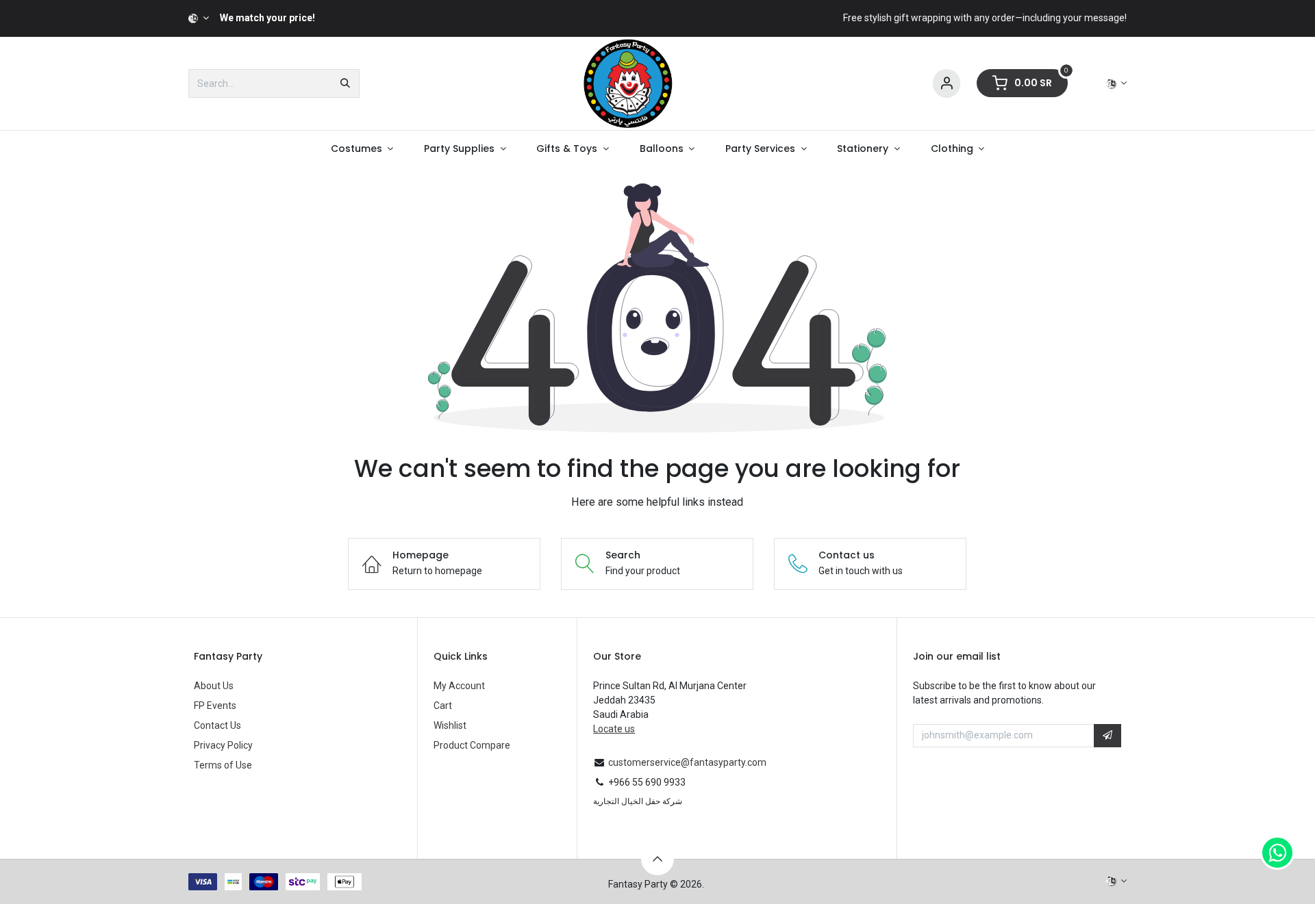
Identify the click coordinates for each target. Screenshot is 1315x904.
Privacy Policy (223, 745)
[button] (1107, 735)
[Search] (345, 83)
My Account (459, 685)
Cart (443, 705)
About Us (214, 685)
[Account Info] (946, 84)
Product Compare (472, 745)
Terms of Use (223, 765)
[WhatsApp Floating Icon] (1277, 853)
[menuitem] (361, 149)
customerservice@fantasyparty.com (687, 762)
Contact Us (217, 725)
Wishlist (450, 725)
